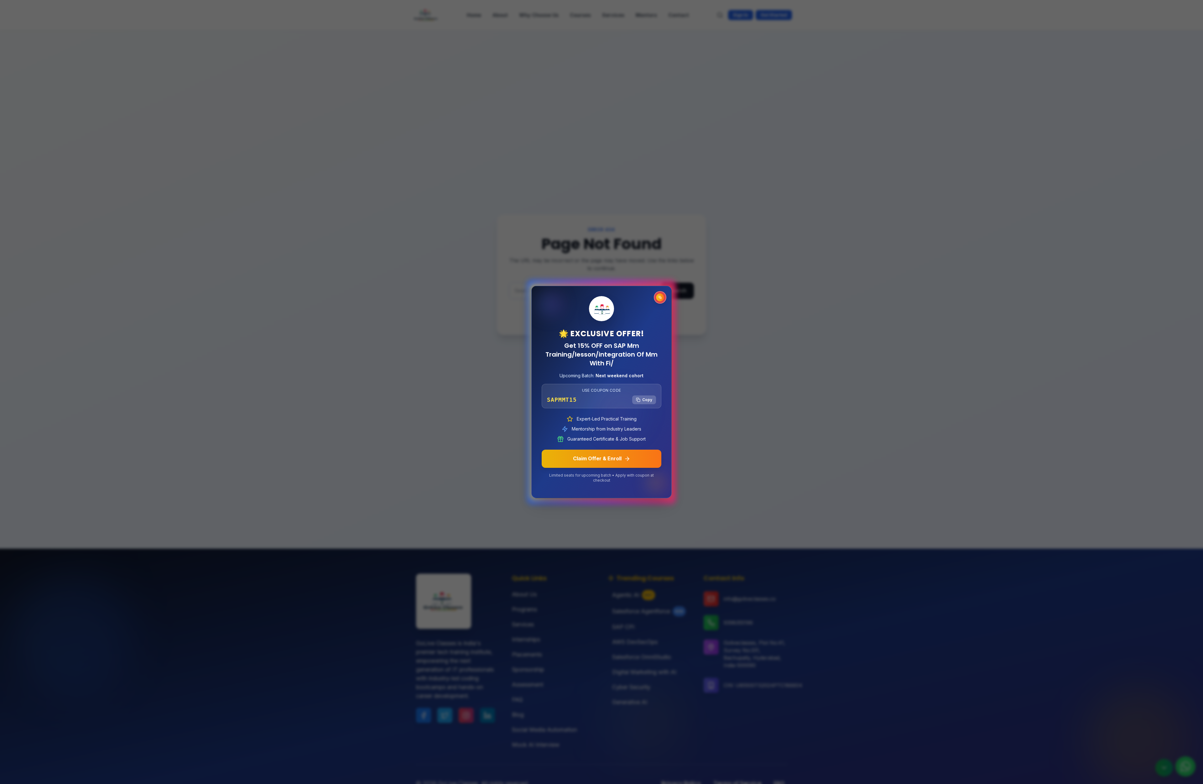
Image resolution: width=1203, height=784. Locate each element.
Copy (647, 399)
